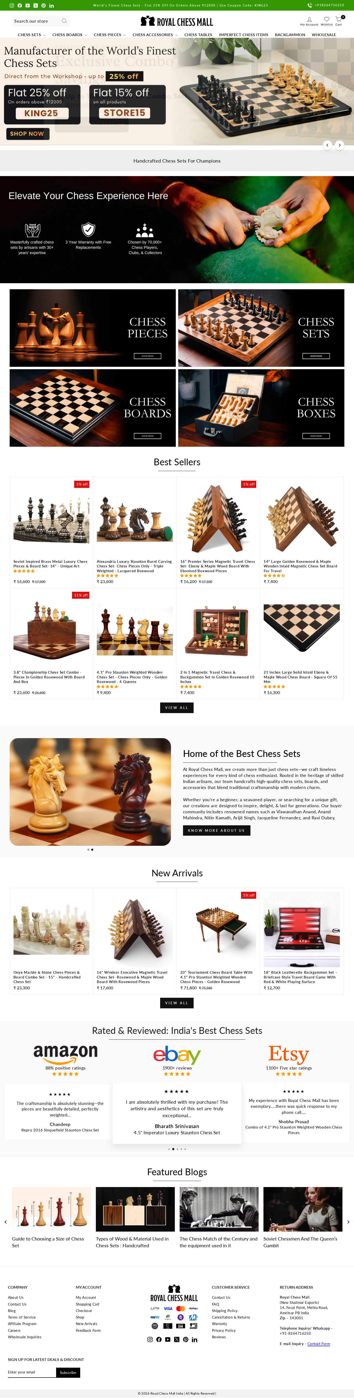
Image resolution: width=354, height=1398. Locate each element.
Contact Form (319, 1343)
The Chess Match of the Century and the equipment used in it (218, 1242)
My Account (86, 1297)
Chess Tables (198, 34)
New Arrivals (86, 1323)
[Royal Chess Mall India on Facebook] (20, 5)
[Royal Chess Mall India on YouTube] (28, 5)
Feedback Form (88, 1330)
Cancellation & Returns (231, 1317)
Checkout (84, 1310)
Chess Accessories (153, 34)
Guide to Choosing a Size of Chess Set (48, 1242)
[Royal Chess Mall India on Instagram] (12, 5)
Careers (14, 1330)
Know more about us (216, 830)
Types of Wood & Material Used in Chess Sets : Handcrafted (132, 1242)
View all (177, 708)
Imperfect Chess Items (244, 34)
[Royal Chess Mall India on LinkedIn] (51, 5)
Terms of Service (22, 1317)
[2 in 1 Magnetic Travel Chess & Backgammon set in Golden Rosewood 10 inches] (218, 683)
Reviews (219, 1337)
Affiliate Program (22, 1323)
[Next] (339, 145)
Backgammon (290, 34)
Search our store (31, 21)
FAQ (215, 1304)
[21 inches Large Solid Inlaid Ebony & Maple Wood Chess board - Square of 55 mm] (301, 683)
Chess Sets (30, 34)
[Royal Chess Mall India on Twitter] (35, 5)
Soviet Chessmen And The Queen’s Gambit (300, 1242)
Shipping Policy (225, 1310)
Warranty (219, 1323)
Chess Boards (68, 34)
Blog (12, 1310)
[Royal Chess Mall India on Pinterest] (43, 5)
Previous (6, 1222)
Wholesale (324, 34)
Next (348, 1222)
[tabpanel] (90, 792)
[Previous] (327, 145)
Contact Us (17, 1304)
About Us (16, 1297)
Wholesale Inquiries (25, 1337)
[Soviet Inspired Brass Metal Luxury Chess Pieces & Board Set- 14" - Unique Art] (51, 572)
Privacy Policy (224, 1330)
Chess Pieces (108, 34)
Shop (80, 1317)
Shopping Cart (87, 1304)
